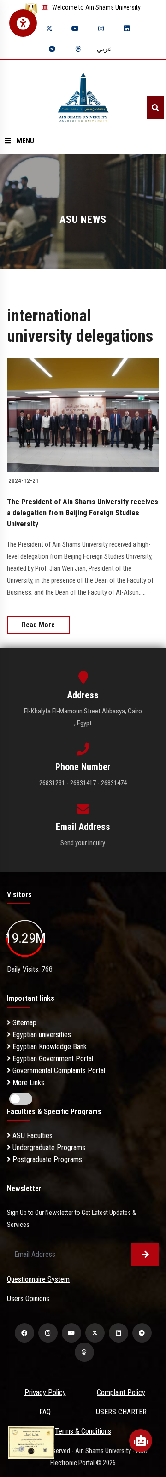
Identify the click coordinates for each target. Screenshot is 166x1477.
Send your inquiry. (83, 843)
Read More (38, 624)
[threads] (78, 49)
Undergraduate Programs (48, 1147)
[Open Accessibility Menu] (23, 23)
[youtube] (75, 28)
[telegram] (52, 49)
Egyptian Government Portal (52, 1058)
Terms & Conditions (83, 1431)
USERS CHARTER (121, 1411)
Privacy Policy (45, 1392)
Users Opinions (28, 1298)
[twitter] (49, 28)
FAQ (45, 1411)
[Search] (155, 107)
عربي (104, 49)
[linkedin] (127, 28)
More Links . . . (32, 1082)
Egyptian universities (41, 1034)
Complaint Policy (121, 1392)
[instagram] (101, 28)
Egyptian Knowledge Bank (49, 1046)
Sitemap (23, 1022)
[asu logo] (83, 94)
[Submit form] (145, 1254)
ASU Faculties (32, 1135)
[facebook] (24, 1333)
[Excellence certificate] (31, 1441)
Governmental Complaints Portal (58, 1070)
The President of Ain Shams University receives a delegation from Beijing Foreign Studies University (82, 512)
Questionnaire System (38, 1279)
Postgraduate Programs (46, 1159)
